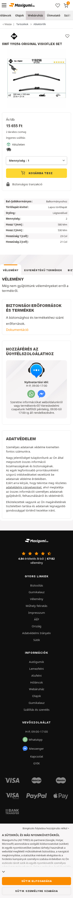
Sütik (36, 640)
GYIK (36, 763)
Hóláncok (36, 682)
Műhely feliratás (36, 606)
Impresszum (36, 613)
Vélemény (10, 270)
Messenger (36, 748)
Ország (36, 626)
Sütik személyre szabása (36, 891)
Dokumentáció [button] (17, 329)
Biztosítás (36, 585)
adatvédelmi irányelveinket (23, 487)
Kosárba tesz (40, 173)
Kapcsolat (36, 756)
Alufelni (36, 675)
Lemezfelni (36, 669)
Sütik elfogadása (36, 881)
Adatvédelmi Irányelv (36, 633)
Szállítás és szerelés (36, 710)
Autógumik (36, 662)
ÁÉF (36, 619)
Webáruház (35, 15)
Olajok (19, 15)
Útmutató (53, 15)
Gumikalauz (37, 592)
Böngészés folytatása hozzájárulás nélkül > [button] (46, 828)
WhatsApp (35, 739)
